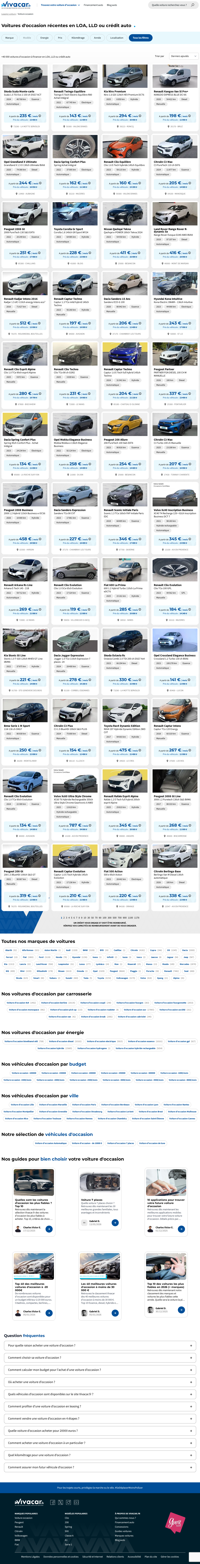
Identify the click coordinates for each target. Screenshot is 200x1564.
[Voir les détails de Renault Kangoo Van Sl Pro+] (175, 97)
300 (109, 917)
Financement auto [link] (124, 1522)
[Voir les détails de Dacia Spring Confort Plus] (75, 166)
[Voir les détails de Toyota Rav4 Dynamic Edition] (125, 731)
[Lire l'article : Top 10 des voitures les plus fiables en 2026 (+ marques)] (181, 1309)
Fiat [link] (17, 1544)
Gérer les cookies (170, 1556)
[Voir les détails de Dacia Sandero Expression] (75, 518)
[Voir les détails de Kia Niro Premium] (125, 97)
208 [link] (67, 1522)
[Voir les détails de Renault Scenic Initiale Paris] (125, 518)
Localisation (116, 38)
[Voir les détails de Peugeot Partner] (175, 374)
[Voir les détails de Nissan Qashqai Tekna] (125, 234)
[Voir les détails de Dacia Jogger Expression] (75, 661)
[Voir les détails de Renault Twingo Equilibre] (75, 97)
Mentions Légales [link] (30, 1556)
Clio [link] (67, 1518)
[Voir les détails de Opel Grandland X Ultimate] (25, 166)
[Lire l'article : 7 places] (115, 1222)
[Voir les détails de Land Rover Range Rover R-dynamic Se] (175, 234)
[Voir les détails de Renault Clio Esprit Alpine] (25, 374)
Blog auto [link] (120, 1540)
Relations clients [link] (115, 1556)
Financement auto (93, 5)
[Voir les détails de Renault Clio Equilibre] (125, 166)
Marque (9, 38)
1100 (130, 917)
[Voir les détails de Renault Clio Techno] (75, 374)
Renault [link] (19, 1527)
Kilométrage (78, 38)
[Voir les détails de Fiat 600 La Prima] (125, 590)
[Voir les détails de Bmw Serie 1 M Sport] (25, 731)
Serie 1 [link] (68, 1544)
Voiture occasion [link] (23, 1518)
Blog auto (112, 5)
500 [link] (67, 1531)
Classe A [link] (69, 1535)
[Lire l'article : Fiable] (49, 1229)
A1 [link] (66, 1540)
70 (96, 917)
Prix (60, 38)
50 (92, 917)
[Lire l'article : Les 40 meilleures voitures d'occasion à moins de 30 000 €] (115, 1313)
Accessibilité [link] (134, 1556)
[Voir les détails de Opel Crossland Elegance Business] (175, 661)
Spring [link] (68, 1527)
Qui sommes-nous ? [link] (125, 1518)
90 (100, 917)
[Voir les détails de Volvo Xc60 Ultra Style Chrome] (75, 804)
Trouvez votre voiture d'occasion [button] (59, 5)
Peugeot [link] (19, 1522)
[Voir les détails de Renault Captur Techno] (75, 304)
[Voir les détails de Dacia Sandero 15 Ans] (125, 304)
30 (88, 917)
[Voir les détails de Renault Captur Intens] (175, 731)
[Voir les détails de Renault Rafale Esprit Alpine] (125, 804)
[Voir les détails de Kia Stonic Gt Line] (25, 661)
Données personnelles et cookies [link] (61, 1556)
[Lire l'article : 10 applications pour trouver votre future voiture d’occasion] (181, 1229)
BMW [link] (17, 1540)
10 (85, 917)
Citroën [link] (19, 1531)
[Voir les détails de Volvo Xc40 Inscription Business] (175, 518)
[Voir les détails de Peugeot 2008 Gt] (25, 234)
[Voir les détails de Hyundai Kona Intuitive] (175, 304)
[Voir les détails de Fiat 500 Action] (125, 876)
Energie (44, 38)
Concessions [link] (121, 1527)
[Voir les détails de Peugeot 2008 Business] (25, 518)
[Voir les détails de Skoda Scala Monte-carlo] (25, 97)
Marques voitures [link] (124, 1535)
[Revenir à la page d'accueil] (16, 5)
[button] (100, 1345)
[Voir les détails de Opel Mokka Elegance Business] (75, 445)
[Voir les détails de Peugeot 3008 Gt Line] (175, 804)
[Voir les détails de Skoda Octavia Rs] (125, 661)
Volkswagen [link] (21, 1535)
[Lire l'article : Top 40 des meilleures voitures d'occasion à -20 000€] (49, 1313)
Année (97, 38)
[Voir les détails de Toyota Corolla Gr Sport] (75, 234)
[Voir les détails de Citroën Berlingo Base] (175, 876)
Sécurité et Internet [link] (92, 1556)
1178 (136, 917)
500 (115, 917)
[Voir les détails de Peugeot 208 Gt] (25, 876)
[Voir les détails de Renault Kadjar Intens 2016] (25, 304)
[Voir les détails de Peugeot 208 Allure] (125, 445)
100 (104, 917)
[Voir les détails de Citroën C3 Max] (175, 166)
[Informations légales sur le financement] (39, 116)
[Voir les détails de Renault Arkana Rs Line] (25, 590)
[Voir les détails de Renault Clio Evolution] (75, 590)
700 (120, 917)
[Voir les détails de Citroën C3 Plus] (75, 731)
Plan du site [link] (151, 1556)
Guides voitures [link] (123, 1531)
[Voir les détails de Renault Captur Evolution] (75, 876)
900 (125, 917)
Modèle (27, 38)
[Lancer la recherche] (193, 5)
